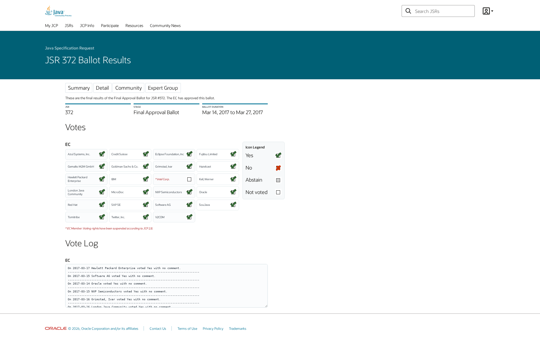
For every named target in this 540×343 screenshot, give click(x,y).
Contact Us (158, 328)
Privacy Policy (213, 328)
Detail (102, 87)
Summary (79, 87)
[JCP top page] (58, 11)
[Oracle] (56, 328)
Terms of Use (187, 328)
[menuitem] (51, 26)
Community (128, 87)
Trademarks (237, 328)
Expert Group (163, 87)
